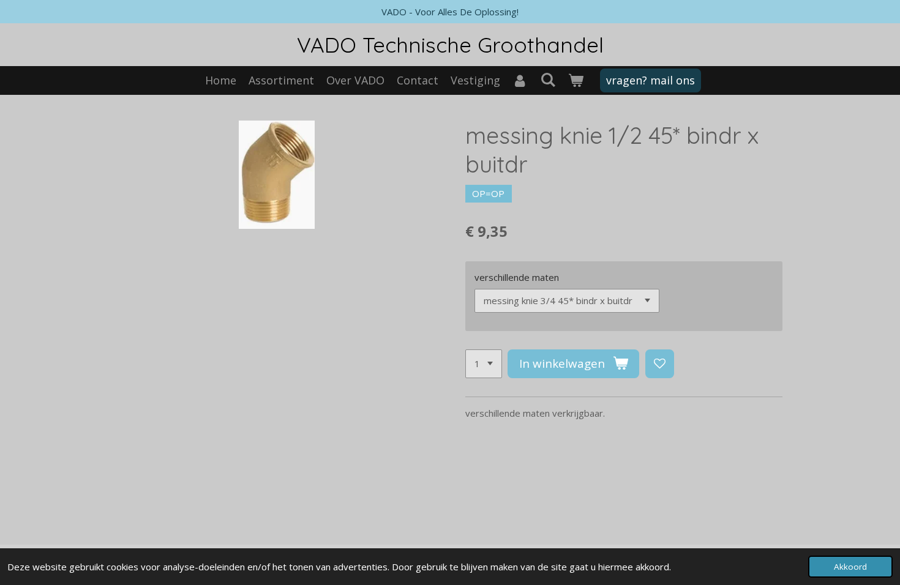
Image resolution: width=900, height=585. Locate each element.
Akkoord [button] (850, 566)
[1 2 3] (483, 363)
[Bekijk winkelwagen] (575, 80)
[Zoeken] (547, 79)
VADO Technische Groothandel (450, 44)
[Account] (520, 80)
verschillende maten (516, 277)
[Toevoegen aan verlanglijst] (659, 363)
